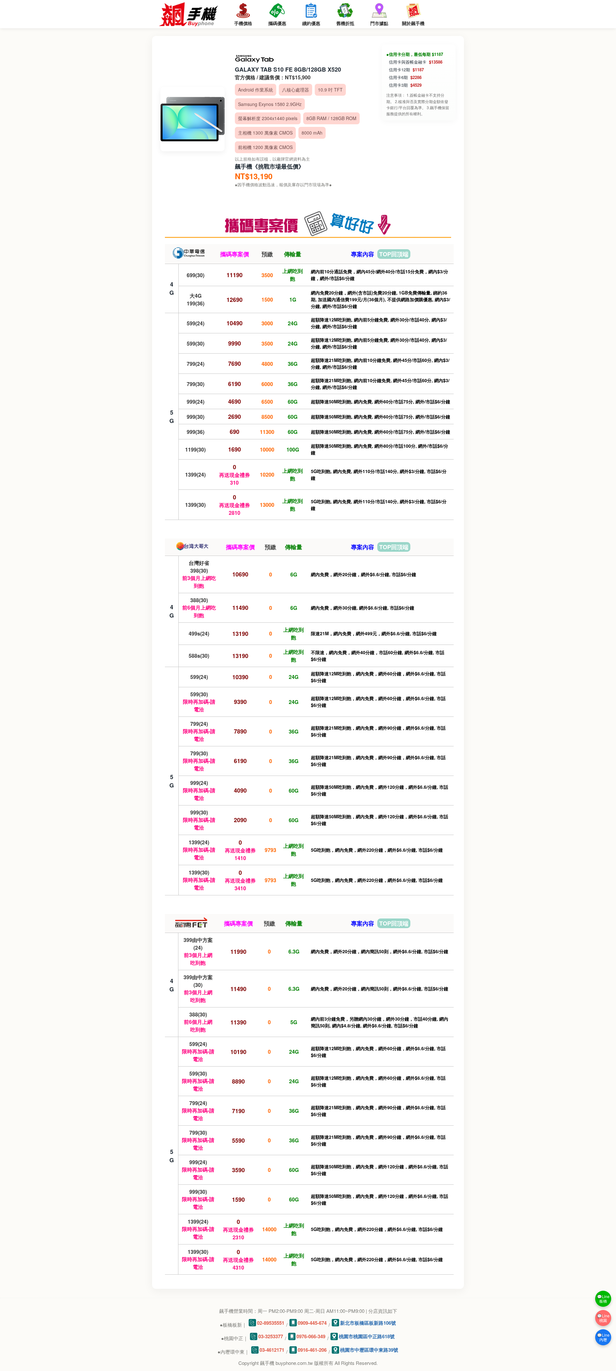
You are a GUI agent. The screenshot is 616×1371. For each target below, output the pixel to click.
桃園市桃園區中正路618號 (367, 1336)
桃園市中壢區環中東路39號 (369, 1349)
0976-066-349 (310, 1336)
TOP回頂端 (393, 254)
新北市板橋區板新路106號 (368, 1322)
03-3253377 (270, 1336)
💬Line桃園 (603, 1318)
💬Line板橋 (603, 1299)
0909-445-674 (312, 1322)
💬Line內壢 (603, 1337)
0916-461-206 (312, 1349)
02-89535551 (270, 1322)
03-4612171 (272, 1349)
